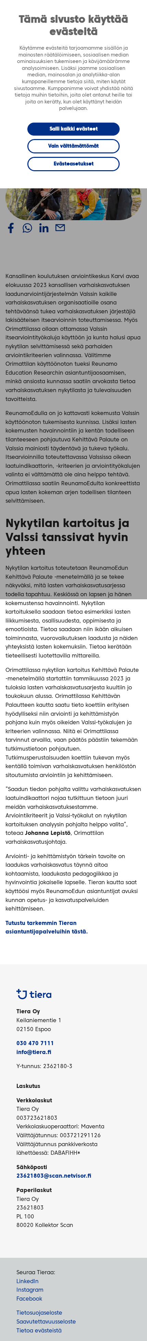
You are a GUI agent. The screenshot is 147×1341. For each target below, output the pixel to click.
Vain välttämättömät (73, 146)
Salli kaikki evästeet (74, 129)
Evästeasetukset (74, 164)
